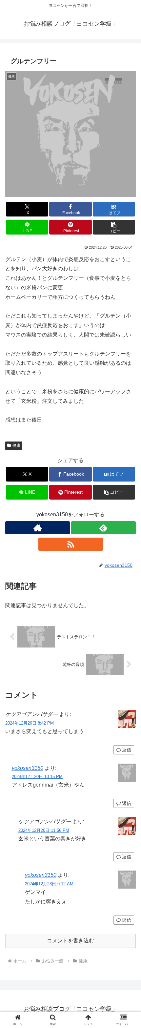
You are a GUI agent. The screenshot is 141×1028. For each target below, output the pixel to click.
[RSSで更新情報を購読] (70, 544)
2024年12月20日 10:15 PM (37, 776)
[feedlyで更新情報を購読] (103, 527)
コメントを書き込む (70, 940)
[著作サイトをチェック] (37, 527)
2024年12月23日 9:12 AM (49, 883)
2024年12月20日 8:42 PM (29, 723)
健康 (16, 445)
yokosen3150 (27, 768)
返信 (126, 749)
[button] (114, 227)
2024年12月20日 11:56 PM (43, 830)
